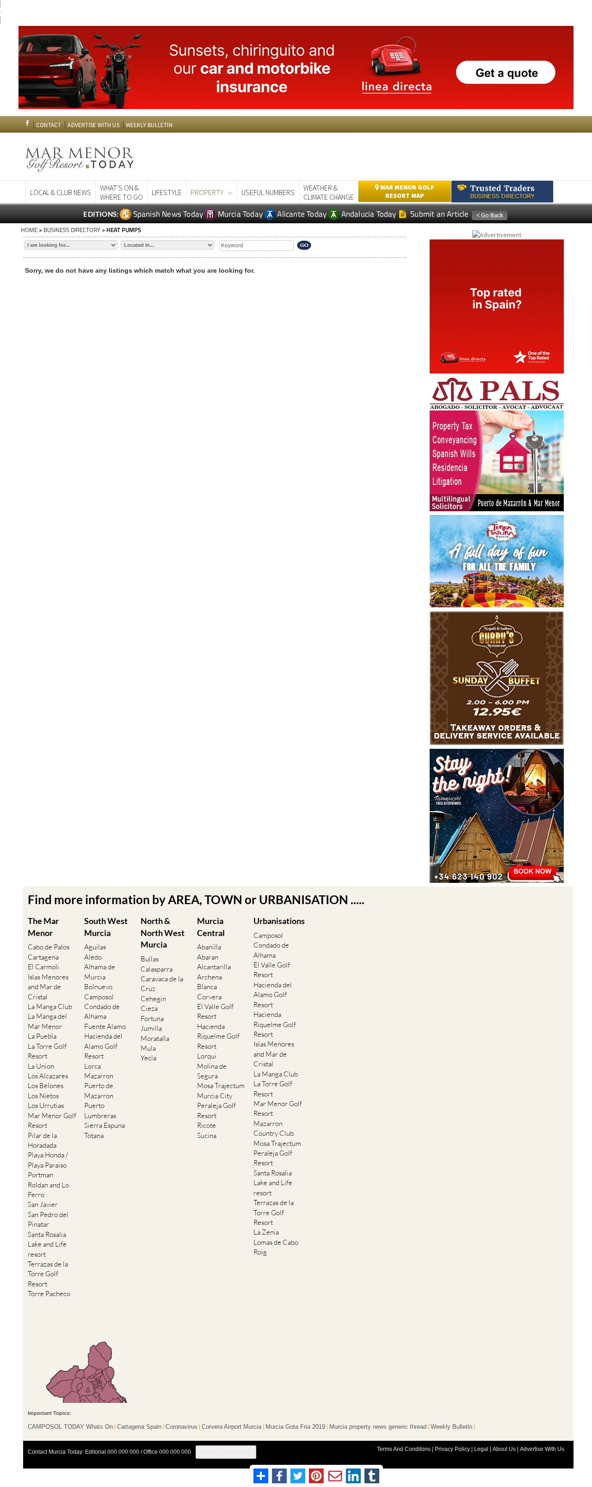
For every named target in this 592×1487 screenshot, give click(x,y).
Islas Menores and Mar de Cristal (48, 987)
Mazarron (98, 1075)
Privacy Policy (452, 1449)
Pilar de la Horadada (42, 1140)
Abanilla (209, 946)
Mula (148, 1048)
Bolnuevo (98, 986)
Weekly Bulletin (451, 1427)
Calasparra (157, 969)
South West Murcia (106, 927)
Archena (209, 977)
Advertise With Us (542, 1449)
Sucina (206, 1135)
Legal (481, 1449)
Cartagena (43, 957)
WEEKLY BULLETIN (149, 125)
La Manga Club (50, 1006)
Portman (40, 1174)
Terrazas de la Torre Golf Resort (48, 1274)
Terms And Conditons (404, 1449)
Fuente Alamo (105, 1026)
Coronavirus (181, 1427)
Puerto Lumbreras (100, 1110)
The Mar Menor (43, 927)
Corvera (209, 996)
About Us (504, 1449)
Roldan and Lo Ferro (48, 1190)
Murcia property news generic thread (377, 1427)
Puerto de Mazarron (98, 1090)
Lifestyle (167, 192)
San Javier (43, 1204)
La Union (41, 1066)
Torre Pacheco (49, 1293)
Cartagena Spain (139, 1427)
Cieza (149, 1008)
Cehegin (153, 998)
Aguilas (95, 946)
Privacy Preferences (226, 1452)
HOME (29, 229)
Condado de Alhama (102, 1011)
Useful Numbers (268, 192)
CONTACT (48, 125)
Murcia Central (211, 927)
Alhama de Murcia (99, 971)
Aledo (93, 957)
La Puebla (42, 1036)
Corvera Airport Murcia (231, 1427)
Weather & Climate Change (328, 192)
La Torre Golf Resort (47, 1051)
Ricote (206, 1125)
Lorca (92, 1066)
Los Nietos (43, 1095)
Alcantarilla (214, 966)
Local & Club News (60, 192)
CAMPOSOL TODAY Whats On (70, 1427)
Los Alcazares (48, 1075)
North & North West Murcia (163, 932)
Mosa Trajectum (221, 1085)
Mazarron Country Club (273, 1128)
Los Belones (45, 1085)
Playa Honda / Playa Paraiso (48, 1159)
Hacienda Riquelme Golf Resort (218, 1036)
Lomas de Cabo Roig (275, 1247)
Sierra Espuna (104, 1125)
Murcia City (214, 1095)
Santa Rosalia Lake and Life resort (47, 1244)
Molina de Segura (212, 1071)
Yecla (148, 1057)
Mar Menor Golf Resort (52, 1120)
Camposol (99, 996)
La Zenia (266, 1232)
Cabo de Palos (48, 946)
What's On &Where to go (121, 192)
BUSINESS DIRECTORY (71, 229)
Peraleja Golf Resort (216, 1110)
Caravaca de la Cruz (162, 983)
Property (207, 192)
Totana (94, 1135)
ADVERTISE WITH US (93, 125)
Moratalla (155, 1038)
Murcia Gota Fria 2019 (295, 1427)
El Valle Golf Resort (215, 1011)
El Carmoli (43, 966)
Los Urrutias (46, 1105)
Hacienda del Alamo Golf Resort (103, 1046)
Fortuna (152, 1018)
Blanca (207, 986)
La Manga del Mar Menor (47, 1021)
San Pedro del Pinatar (48, 1219)
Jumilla (151, 1028)
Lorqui (206, 1056)
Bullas (150, 959)
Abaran (207, 957)
